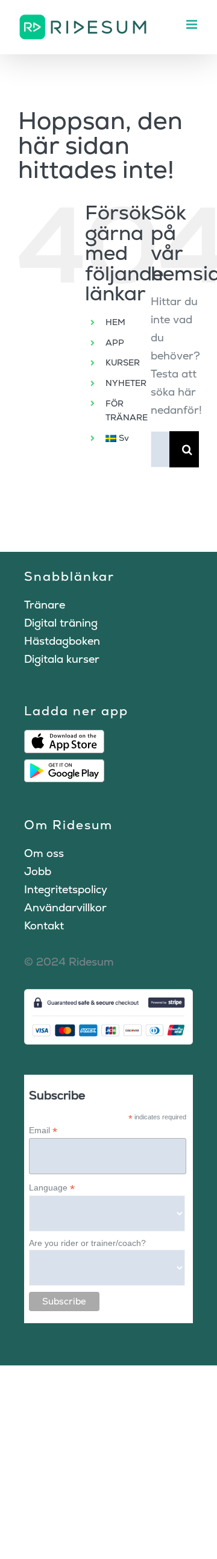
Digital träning (61, 623)
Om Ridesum (68, 825)
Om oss (44, 853)
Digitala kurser (61, 659)
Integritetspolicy (65, 889)
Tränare (44, 605)
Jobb (37, 871)
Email (43, 1130)
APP (114, 342)
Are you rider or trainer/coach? (87, 1243)
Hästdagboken (62, 641)
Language (52, 1188)
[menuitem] (119, 438)
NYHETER (125, 383)
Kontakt (44, 925)
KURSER (122, 362)
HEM (115, 322)
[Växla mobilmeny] (192, 24)
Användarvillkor (65, 907)
